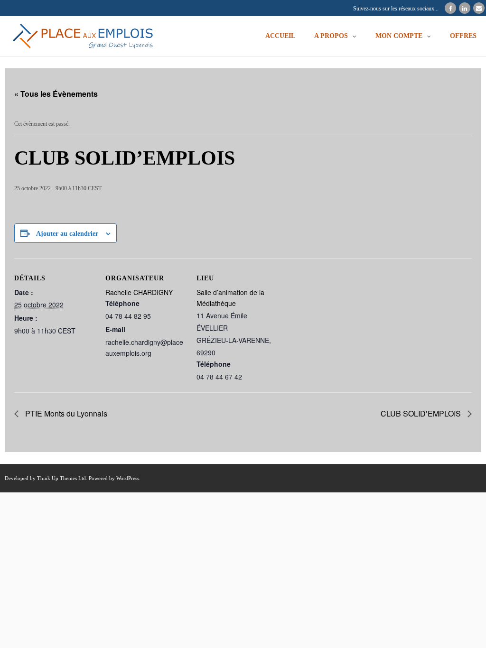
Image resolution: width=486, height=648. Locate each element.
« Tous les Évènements (56, 93)
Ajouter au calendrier (67, 233)
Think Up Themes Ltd (61, 478)
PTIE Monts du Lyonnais (65, 413)
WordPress (127, 478)
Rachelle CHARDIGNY (139, 292)
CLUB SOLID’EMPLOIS (422, 413)
